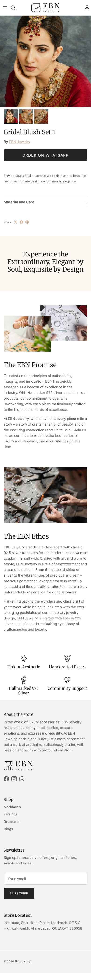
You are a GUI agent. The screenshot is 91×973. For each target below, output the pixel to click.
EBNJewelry (22, 961)
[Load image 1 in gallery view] (45, 61)
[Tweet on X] (15, 222)
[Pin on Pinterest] (27, 222)
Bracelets (11, 821)
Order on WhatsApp (45, 155)
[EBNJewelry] (46, 7)
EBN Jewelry (19, 142)
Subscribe (19, 893)
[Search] (15, 8)
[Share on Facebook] (21, 222)
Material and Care (19, 202)
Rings (8, 829)
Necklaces (12, 807)
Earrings (11, 814)
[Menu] (5, 8)
